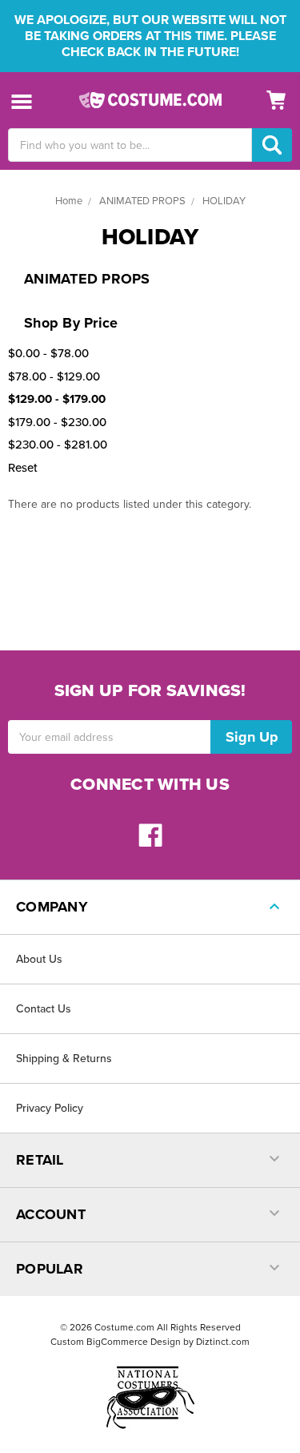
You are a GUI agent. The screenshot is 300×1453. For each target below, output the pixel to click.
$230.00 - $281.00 (57, 444)
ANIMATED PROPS (142, 201)
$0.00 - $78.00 (48, 353)
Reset (23, 468)
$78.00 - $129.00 (54, 376)
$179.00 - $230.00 (57, 422)
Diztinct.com (223, 1341)
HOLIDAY (224, 201)
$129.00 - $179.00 (57, 399)
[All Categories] (22, 100)
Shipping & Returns (64, 1058)
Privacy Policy (49, 1108)
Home (68, 201)
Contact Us (43, 1009)
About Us (39, 959)
